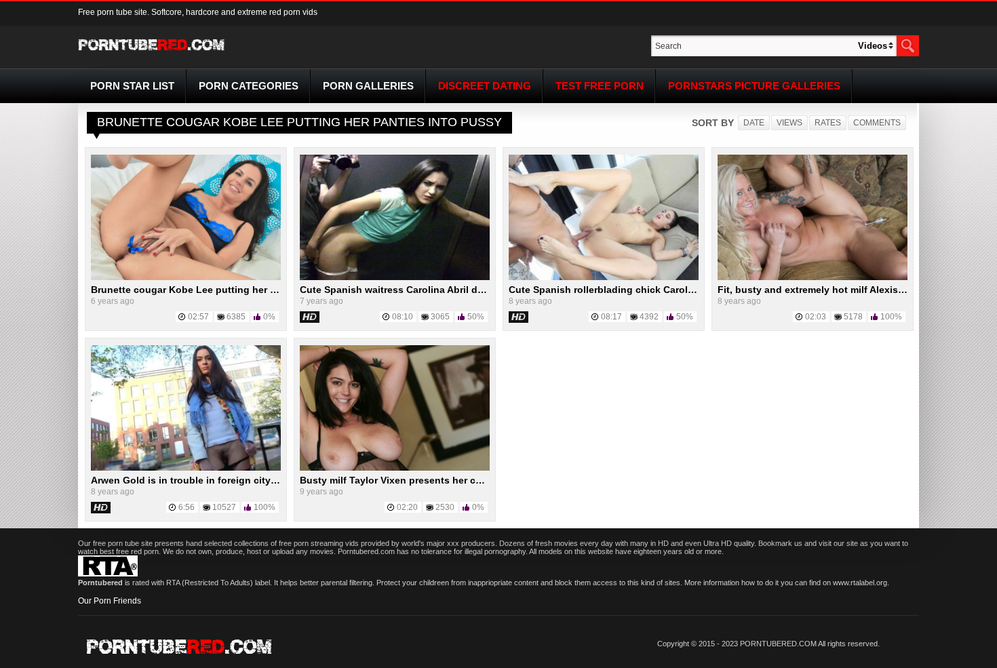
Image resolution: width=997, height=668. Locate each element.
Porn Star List (132, 86)
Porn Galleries (368, 86)
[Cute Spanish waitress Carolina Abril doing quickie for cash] (395, 277)
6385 (236, 316)
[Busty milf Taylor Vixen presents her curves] (395, 468)
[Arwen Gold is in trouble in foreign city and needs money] (186, 468)
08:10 (402, 316)
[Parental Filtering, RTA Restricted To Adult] (108, 573)
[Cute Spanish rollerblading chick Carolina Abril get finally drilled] (604, 277)
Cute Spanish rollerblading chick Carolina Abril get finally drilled (657, 289)
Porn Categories (248, 86)
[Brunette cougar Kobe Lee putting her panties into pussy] (186, 277)
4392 (649, 316)
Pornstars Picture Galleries (754, 86)
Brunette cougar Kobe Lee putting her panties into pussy (224, 289)
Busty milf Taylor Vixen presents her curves (400, 480)
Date (753, 122)
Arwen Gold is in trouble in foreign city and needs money (223, 480)
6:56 (186, 507)
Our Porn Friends (109, 601)
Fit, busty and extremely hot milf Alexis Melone (826, 289)
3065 (440, 316)
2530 (444, 507)
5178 (853, 316)
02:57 (198, 316)
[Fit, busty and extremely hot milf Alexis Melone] (812, 277)
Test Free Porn (599, 86)
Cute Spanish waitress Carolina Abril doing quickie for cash (438, 289)
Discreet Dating (484, 86)
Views (789, 122)
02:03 (815, 316)
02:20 (407, 507)
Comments (877, 122)
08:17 (611, 316)
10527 (224, 507)
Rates (828, 122)
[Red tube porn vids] (151, 53)
